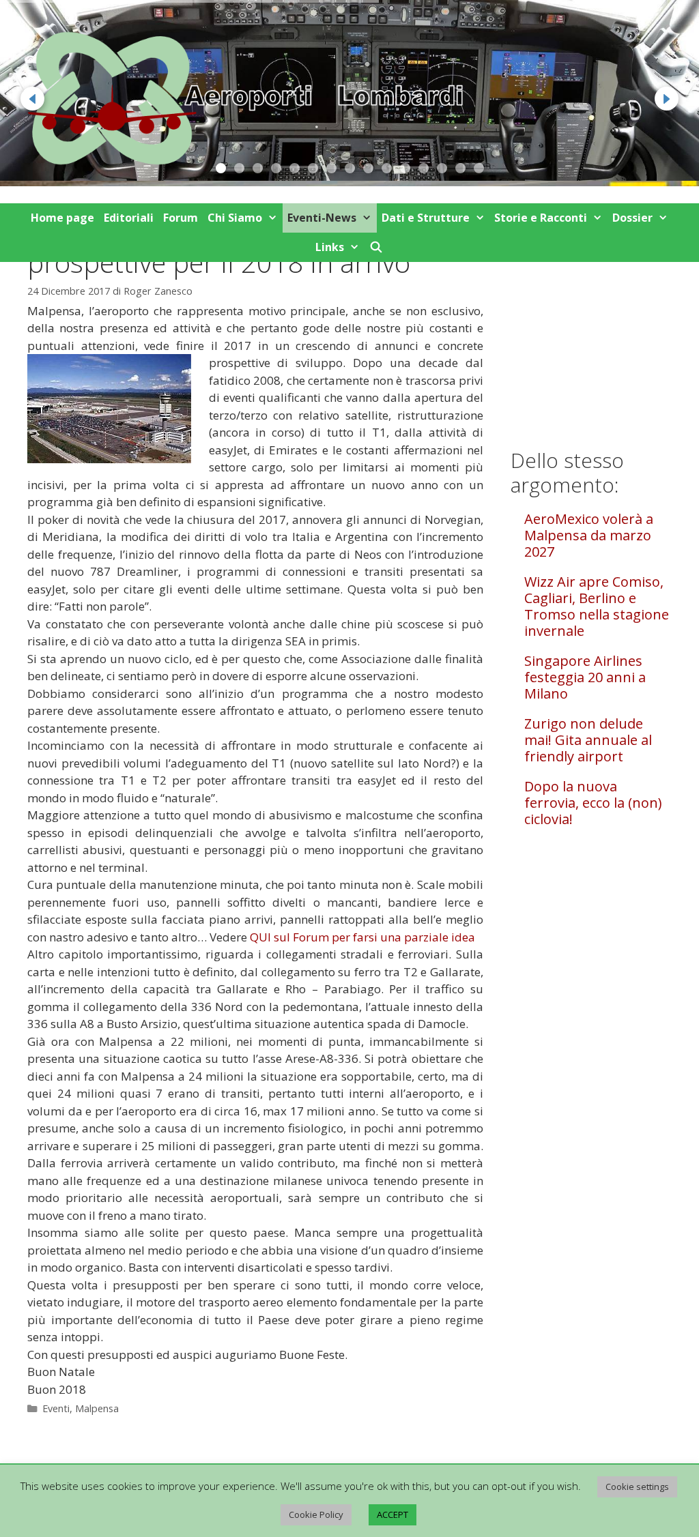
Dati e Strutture (426, 217)
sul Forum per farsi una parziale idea (362, 937)
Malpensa (97, 1408)
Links (329, 246)
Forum (180, 217)
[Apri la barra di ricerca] (376, 247)
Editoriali (129, 217)
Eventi (56, 1408)
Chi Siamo (235, 217)
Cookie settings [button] (637, 1486)
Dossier (632, 217)
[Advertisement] (591, 321)
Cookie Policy (316, 1514)
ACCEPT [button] (392, 1514)
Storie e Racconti (540, 217)
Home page (62, 217)
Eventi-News (321, 217)
